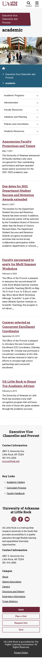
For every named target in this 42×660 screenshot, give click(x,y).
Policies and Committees (16, 124)
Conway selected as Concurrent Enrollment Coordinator (18, 326)
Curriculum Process (16, 487)
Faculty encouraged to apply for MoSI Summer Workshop (19, 264)
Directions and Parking (13, 591)
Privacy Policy (21, 652)
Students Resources (14, 131)
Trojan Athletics (10, 601)
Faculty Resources (13, 109)
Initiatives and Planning (15, 117)
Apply (21, 609)
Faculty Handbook (16, 493)
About (5, 576)
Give (21, 629)
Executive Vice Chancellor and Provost (20, 76)
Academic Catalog (16, 482)
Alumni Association (11, 581)
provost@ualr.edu (10, 461)
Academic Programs (14, 95)
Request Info (21, 623)
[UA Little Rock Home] (3, 68)
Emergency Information (13, 596)
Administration (11, 102)
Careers (6, 586)
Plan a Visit (21, 616)
